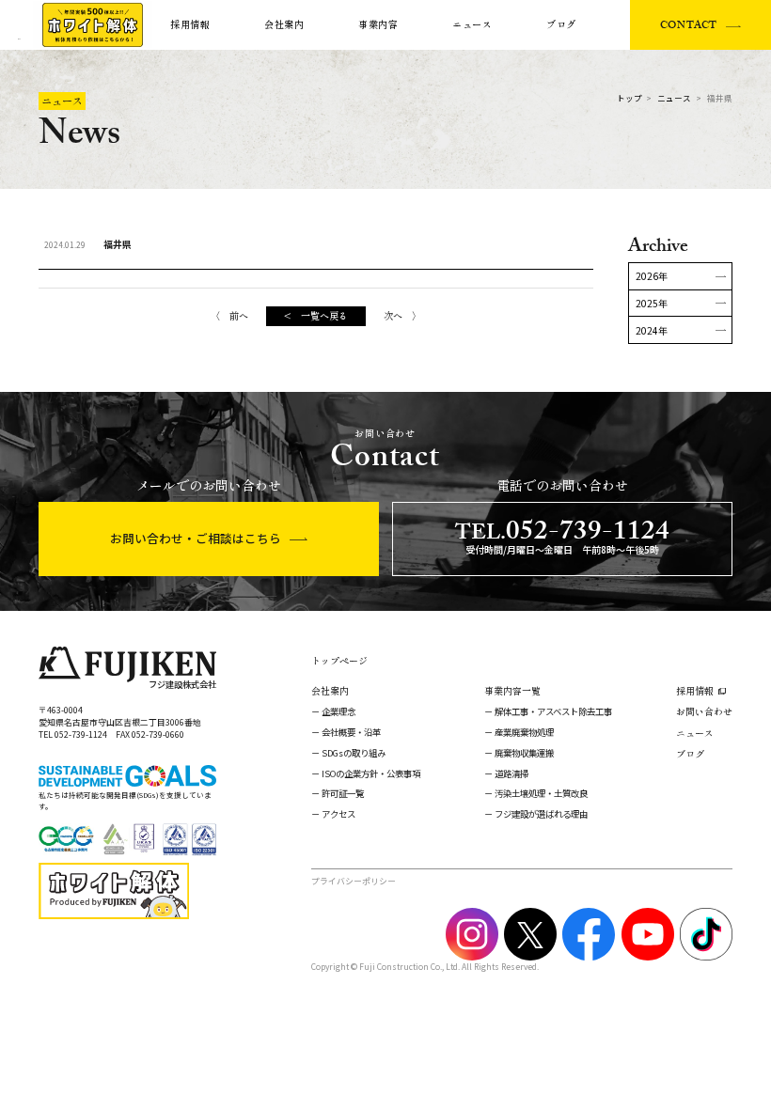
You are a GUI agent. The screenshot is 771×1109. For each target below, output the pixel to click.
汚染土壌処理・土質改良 (541, 793)
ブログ (561, 24)
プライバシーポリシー (353, 881)
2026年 (652, 276)
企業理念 (338, 711)
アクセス (338, 813)
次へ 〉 (402, 315)
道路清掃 (511, 773)
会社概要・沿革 (351, 732)
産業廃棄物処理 (524, 732)
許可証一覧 (343, 793)
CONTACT (689, 27)
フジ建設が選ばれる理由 (541, 813)
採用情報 (190, 24)
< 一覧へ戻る (316, 315)
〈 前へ (229, 315)
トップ (629, 97)
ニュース (472, 24)
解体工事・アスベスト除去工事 (553, 711)
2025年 (652, 303)
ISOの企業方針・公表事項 (371, 773)
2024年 (652, 330)
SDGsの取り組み (354, 752)
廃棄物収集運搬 (524, 752)
